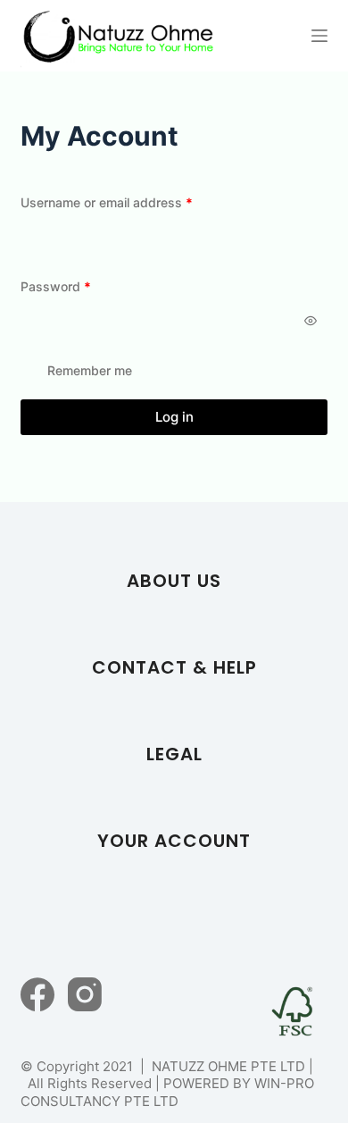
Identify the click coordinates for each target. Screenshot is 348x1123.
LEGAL (174, 754)
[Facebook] (37, 994)
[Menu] (319, 36)
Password (82, 286)
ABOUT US (174, 580)
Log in (174, 416)
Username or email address (132, 202)
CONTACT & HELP (174, 667)
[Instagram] (85, 994)
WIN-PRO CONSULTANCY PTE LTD (167, 1092)
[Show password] (310, 320)
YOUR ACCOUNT (174, 840)
